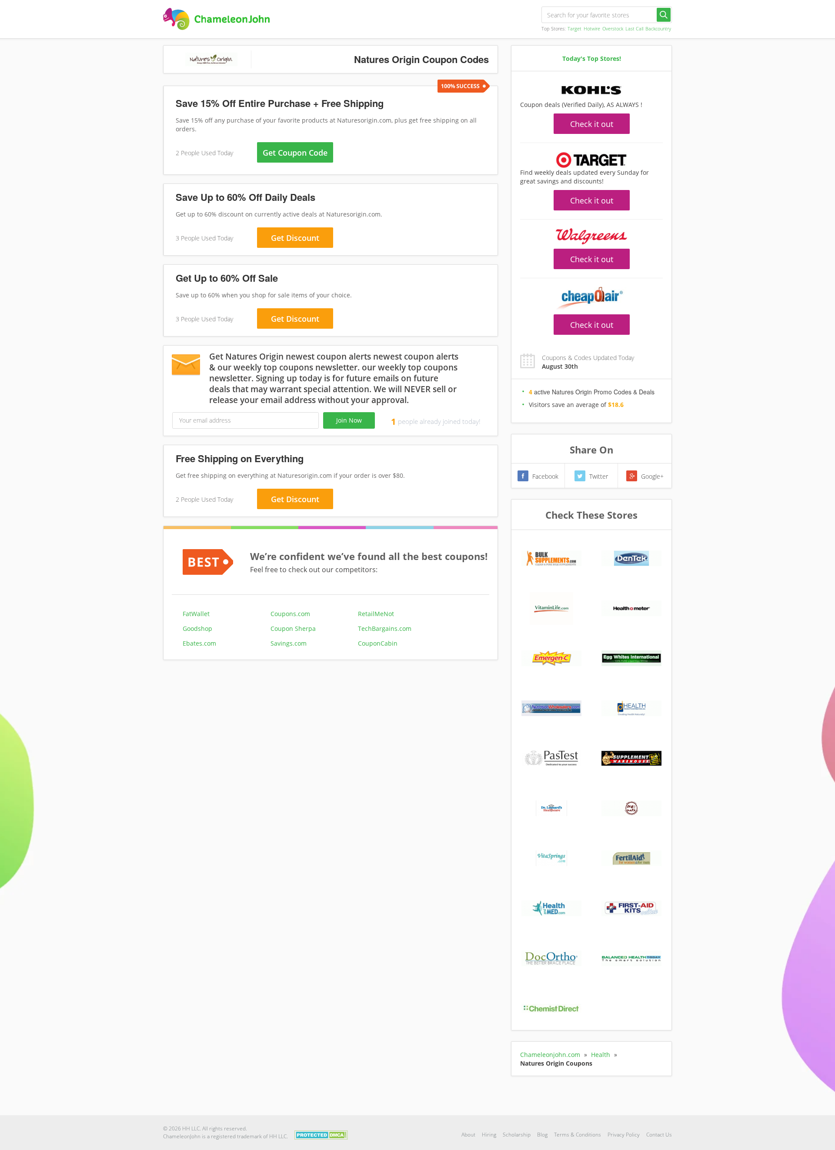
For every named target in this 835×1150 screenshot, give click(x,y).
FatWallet (196, 614)
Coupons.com (290, 614)
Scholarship (517, 1134)
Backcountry (658, 28)
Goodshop (197, 628)
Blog (542, 1134)
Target (574, 28)
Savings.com (289, 643)
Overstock (612, 28)
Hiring (489, 1134)
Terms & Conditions (577, 1134)
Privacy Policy (624, 1134)
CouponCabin (377, 643)
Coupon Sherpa (293, 628)
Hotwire (592, 28)
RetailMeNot (376, 614)
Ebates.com (199, 643)
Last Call (634, 28)
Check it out (591, 124)
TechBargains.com (384, 628)
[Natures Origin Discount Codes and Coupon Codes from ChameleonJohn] (216, 19)
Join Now (349, 420)
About (468, 1134)
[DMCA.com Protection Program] (321, 1134)
